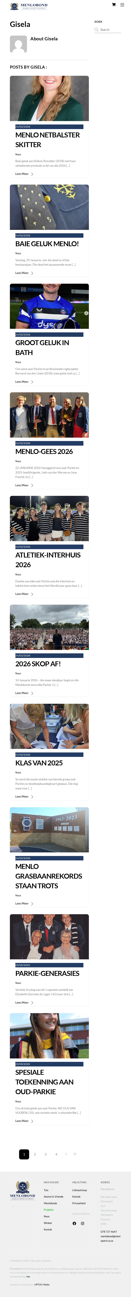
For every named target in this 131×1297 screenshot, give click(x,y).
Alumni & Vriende (53, 1196)
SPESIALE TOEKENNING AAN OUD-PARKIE (44, 1082)
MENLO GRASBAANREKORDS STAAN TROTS (48, 876)
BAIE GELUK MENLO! (47, 243)
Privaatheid (78, 1203)
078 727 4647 (109, 1231)
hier (28, 1276)
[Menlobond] (28, 9)
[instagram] (21, 1206)
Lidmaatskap (79, 1190)
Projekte (49, 1209)
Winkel (48, 1222)
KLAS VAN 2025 (39, 763)
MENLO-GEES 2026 (44, 451)
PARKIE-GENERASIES (47, 973)
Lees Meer (22, 174)
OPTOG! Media (41, 1284)
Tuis (46, 1190)
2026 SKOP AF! (38, 663)
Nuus (18, 154)
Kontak (48, 1229)
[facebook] (13, 1206)
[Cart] (113, 4)
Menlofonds (50, 1203)
